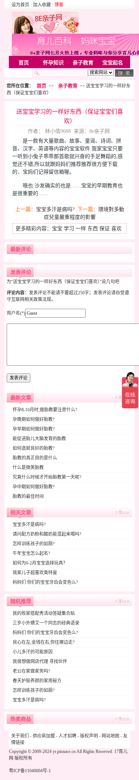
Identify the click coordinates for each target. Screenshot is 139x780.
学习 (69, 228)
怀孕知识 (53, 63)
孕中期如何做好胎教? (33, 486)
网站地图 (110, 736)
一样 (81, 228)
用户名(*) (16, 313)
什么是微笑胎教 (28, 467)
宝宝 (57, 228)
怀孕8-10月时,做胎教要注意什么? (45, 409)
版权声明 (89, 736)
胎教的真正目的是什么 (35, 458)
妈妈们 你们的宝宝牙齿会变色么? (45, 582)
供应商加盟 (44, 736)
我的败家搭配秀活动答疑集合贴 (44, 613)
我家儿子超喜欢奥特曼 (35, 572)
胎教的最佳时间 (28, 496)
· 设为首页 (19, 4)
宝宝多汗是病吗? (55, 209)
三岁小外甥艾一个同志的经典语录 (46, 623)
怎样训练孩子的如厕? (33, 543)
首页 (24, 63)
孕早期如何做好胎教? (33, 429)
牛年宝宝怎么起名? (31, 553)
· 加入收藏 (40, 4)
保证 (104, 228)
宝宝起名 (112, 63)
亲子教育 (83, 63)
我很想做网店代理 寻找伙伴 (40, 661)
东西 (92, 228)
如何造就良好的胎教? (33, 448)
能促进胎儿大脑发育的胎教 (39, 438)
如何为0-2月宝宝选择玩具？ (40, 563)
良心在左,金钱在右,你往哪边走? (44, 642)
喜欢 (116, 228)
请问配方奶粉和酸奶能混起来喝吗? (47, 534)
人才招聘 (67, 736)
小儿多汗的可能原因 (33, 652)
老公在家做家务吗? (31, 671)
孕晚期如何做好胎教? (33, 419)
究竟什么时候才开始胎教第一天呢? (47, 477)
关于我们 (20, 736)
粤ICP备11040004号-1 (30, 770)
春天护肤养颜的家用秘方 (37, 680)
